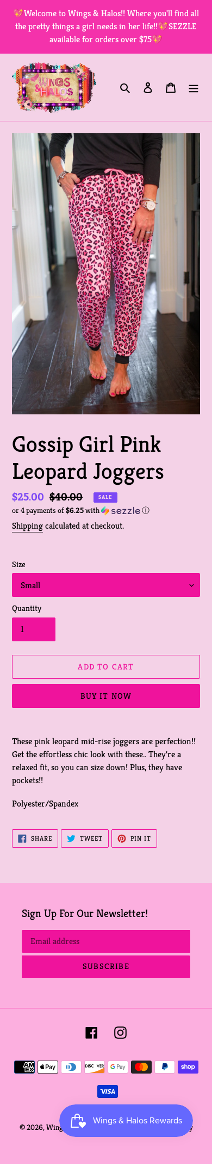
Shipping (27, 525)
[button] (80, 510)
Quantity (26, 608)
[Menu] (193, 87)
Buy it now (106, 696)
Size (19, 564)
